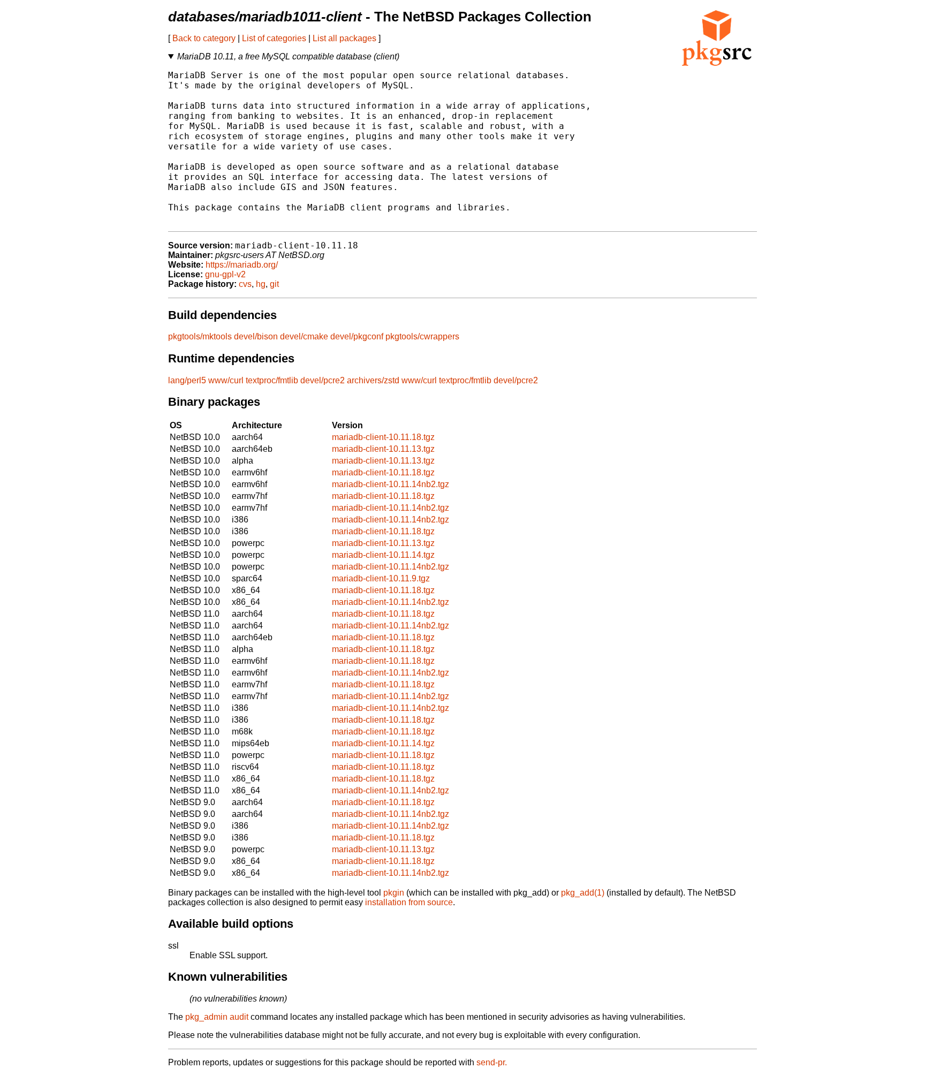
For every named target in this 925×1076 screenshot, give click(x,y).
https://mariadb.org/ (242, 264)
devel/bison (256, 336)
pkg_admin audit (216, 1016)
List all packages (344, 38)
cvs (245, 284)
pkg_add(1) (582, 892)
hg (261, 284)
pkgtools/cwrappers (422, 336)
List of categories (274, 38)
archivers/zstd (373, 380)
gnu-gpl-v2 (225, 274)
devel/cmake (304, 336)
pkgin (393, 892)
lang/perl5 (187, 380)
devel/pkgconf (356, 336)
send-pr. (491, 1062)
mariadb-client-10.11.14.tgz (383, 554)
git (274, 284)
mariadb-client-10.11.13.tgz (383, 448)
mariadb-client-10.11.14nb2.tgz (390, 484)
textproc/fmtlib (272, 380)
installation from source (409, 902)
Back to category (204, 38)
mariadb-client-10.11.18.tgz (383, 437)
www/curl (226, 380)
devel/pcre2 (322, 380)
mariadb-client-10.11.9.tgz (381, 578)
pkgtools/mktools (200, 336)
